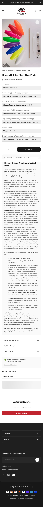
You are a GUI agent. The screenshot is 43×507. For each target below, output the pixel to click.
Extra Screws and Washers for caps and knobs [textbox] (19, 136)
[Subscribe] (36, 466)
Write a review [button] (21, 413)
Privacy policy (13, 504)
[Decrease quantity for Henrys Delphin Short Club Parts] (4, 149)
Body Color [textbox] (6, 84)
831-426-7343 (28, 2)
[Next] (40, 2)
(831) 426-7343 (6, 472)
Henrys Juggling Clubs (23, 70)
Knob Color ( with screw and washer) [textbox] (16, 110)
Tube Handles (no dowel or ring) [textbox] (14, 101)
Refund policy (20, 504)
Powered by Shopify (28, 501)
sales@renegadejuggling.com (10, 475)
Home (3, 70)
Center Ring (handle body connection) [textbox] (16, 93)
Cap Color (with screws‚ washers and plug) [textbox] (18, 119)
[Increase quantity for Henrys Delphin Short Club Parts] (13, 149)
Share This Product (10, 371)
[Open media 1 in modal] (37, 22)
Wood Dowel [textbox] (7, 127)
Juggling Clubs (11, 70)
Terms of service (28, 504)
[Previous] (3, 2)
